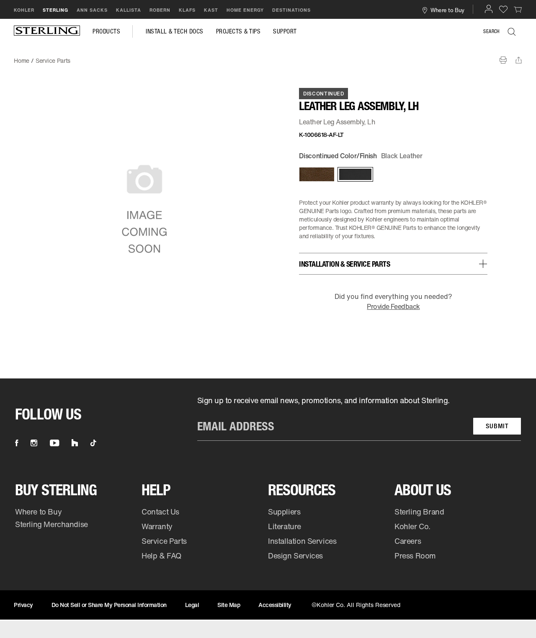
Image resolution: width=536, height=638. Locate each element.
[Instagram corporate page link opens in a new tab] (34, 443)
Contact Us (160, 511)
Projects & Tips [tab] (238, 31)
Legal (192, 604)
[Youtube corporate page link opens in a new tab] (54, 443)
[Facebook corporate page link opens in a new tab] (16, 443)
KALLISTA (128, 10)
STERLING (55, 10)
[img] (47, 31)
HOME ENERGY (245, 10)
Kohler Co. (412, 526)
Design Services (295, 555)
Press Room (415, 555)
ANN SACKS (92, 10)
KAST (211, 10)
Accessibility (274, 604)
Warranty (157, 526)
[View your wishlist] (503, 9)
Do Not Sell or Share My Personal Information (109, 604)
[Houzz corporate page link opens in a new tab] (75, 443)
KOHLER (24, 10)
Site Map (228, 604)
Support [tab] (285, 31)
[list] (359, 418)
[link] (518, 9)
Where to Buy (38, 511)
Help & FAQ (161, 555)
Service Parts (164, 540)
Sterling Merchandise (51, 524)
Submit (497, 426)
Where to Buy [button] (447, 10)
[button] (488, 9)
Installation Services (302, 540)
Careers (407, 540)
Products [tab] (106, 31)
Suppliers (284, 511)
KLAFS (187, 10)
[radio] (316, 174)
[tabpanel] (268, 56)
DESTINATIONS (291, 10)
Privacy (23, 604)
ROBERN (159, 10)
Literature (284, 526)
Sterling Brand (419, 511)
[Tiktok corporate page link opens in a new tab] (93, 443)
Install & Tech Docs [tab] (175, 31)
